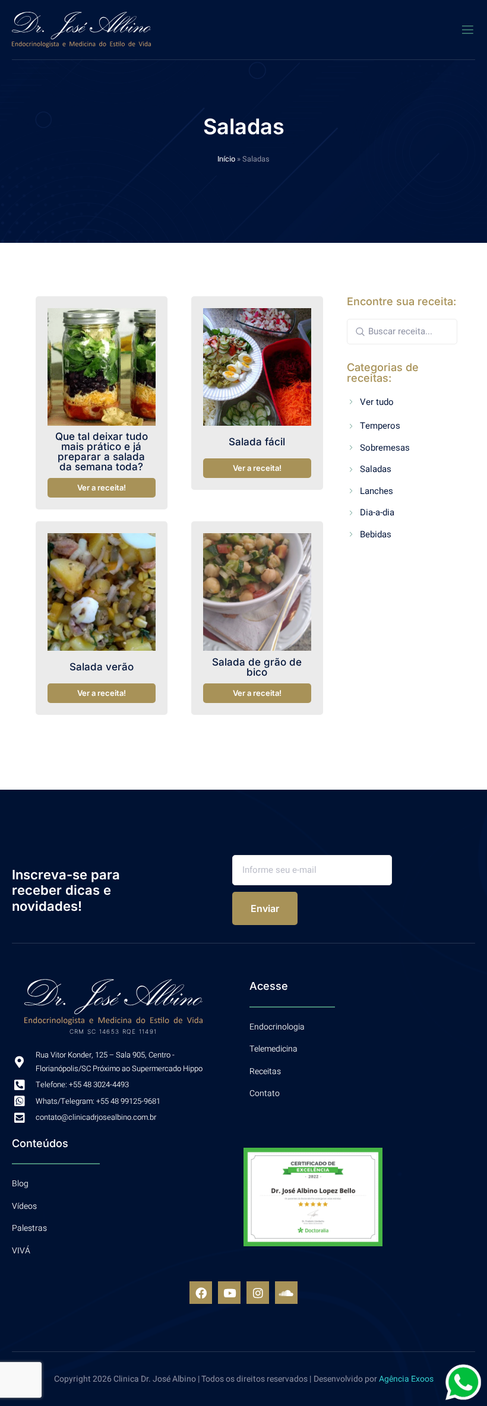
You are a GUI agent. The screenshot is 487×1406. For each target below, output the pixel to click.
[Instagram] (257, 1292)
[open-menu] (467, 30)
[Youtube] (229, 1292)
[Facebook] (200, 1292)
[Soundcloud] (286, 1292)
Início (226, 159)
